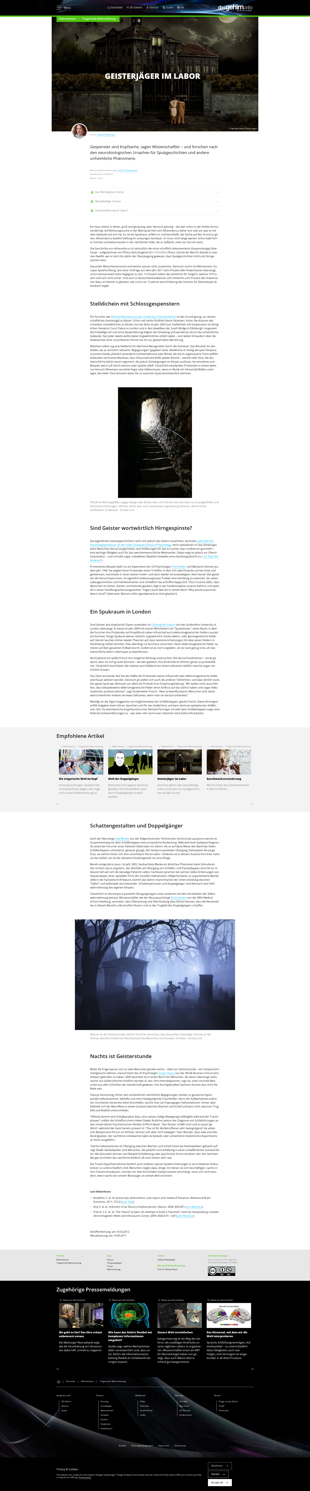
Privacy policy (85, 1477)
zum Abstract (194, 1207)
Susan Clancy (166, 1073)
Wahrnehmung (113, 1269)
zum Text (127, 1202)
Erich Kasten (178, 897)
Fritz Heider (179, 566)
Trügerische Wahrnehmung (99, 18)
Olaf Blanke (122, 838)
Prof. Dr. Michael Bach (127, 170)
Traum (110, 1266)
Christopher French (163, 624)
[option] (155, 450)
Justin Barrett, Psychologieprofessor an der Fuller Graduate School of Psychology (152, 543)
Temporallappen (114, 1263)
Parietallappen (191, 868)
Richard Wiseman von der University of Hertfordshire (143, 316)
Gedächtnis (160, 705)
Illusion (110, 1259)
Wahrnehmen (67, 18)
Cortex (145, 1216)
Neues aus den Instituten (74, 1300)
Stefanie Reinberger (106, 134)
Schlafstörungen (205, 1120)
